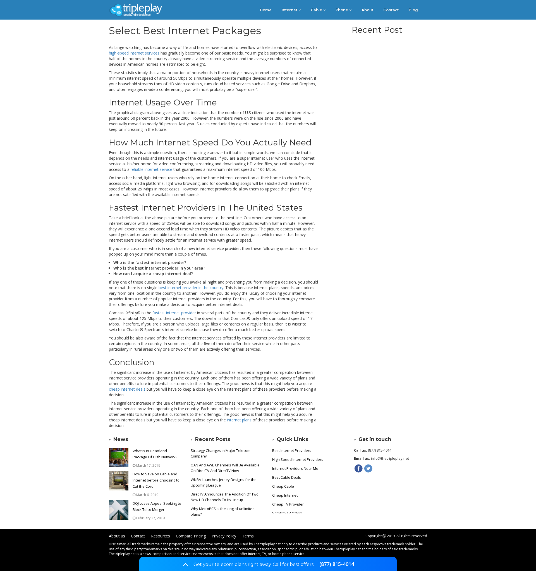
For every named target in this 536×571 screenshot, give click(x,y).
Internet (290, 10)
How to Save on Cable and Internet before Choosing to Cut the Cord (156, 480)
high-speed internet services (134, 53)
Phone (342, 10)
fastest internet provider (174, 312)
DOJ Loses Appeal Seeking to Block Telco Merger (157, 506)
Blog (413, 10)
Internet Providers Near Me (295, 468)
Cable (317, 10)
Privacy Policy (224, 536)
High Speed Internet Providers (297, 459)
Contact (391, 10)
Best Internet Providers (291, 450)
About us (117, 536)
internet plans (239, 420)
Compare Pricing (191, 536)
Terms (248, 536)
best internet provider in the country (191, 287)
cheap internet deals (127, 389)
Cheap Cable (283, 486)
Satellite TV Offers (287, 513)
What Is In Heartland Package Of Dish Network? (155, 453)
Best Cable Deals (286, 477)
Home (266, 10)
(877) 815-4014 (336, 564)
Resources (160, 536)
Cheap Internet (285, 495)
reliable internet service (151, 169)
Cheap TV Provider (288, 504)
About (367, 10)
